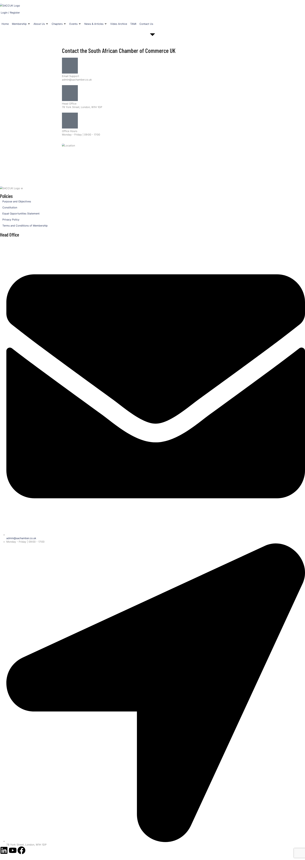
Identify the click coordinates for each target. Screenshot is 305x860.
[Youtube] (13, 850)
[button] (21, 23)
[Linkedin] (4, 850)
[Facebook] (21, 850)
